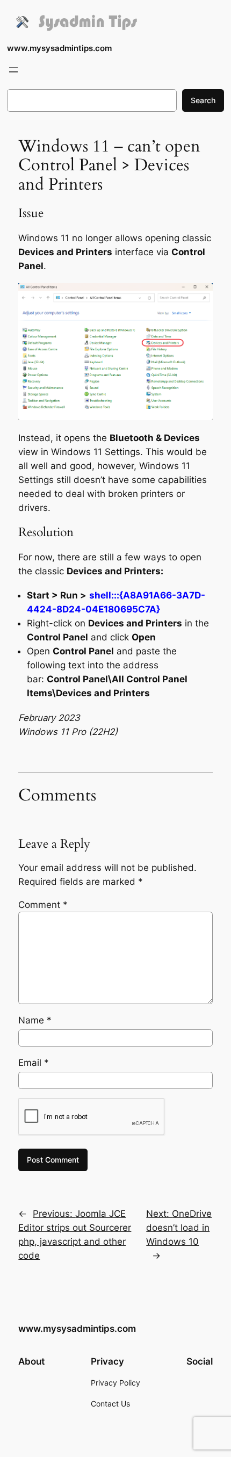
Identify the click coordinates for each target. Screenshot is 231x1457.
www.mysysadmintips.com (59, 48)
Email (33, 1062)
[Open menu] (13, 69)
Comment (43, 904)
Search (203, 100)
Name (35, 1020)
